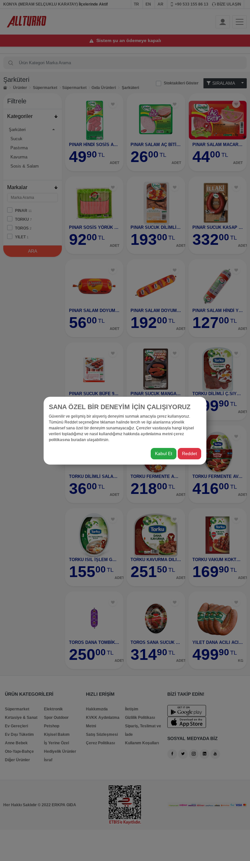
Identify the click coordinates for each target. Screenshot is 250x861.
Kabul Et (163, 453)
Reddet (189, 453)
